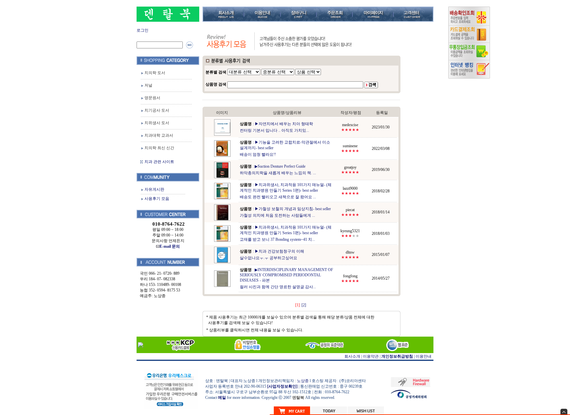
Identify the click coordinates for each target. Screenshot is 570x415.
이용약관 (371, 356)
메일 (222, 397)
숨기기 (563, 411)
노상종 (303, 380)
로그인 (142, 30)
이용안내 (423, 356)
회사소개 (352, 356)
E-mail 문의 (170, 246)
